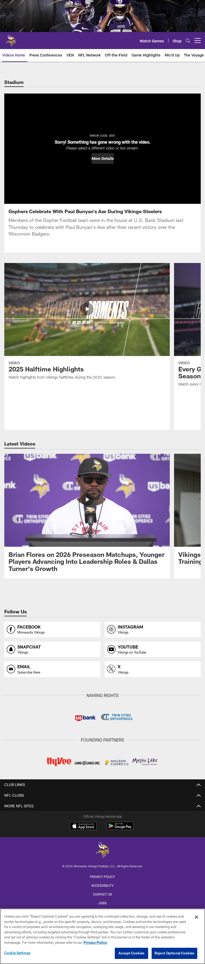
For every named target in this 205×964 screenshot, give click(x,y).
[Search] (188, 40)
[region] (102, 936)
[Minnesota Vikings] (102, 850)
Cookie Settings (17, 953)
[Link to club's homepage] (10, 38)
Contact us (102, 894)
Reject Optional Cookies (174, 953)
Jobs (102, 903)
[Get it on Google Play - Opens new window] (120, 828)
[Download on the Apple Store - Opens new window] (83, 826)
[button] (103, 158)
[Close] (196, 917)
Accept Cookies (131, 953)
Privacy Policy (102, 876)
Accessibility (102, 885)
